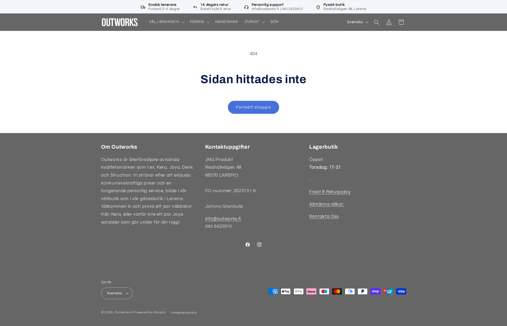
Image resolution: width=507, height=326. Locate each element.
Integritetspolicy (184, 312)
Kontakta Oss (324, 216)
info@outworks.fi (223, 218)
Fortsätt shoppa (253, 107)
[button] (166, 22)
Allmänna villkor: (326, 204)
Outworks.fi (124, 312)
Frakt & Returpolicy (329, 192)
